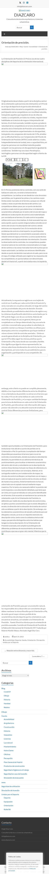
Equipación (8, 801)
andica (7, 637)
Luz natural (8, 743)
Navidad (7, 703)
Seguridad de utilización (10, 786)
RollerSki (7, 809)
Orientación (31, 640)
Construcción (9, 727)
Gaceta (24, 640)
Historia (7, 699)
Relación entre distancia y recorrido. (19, 650)
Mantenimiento (10, 746)
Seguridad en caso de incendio (15, 774)
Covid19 (7, 692)
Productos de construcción (14, 766)
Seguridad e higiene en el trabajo (16, 770)
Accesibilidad (9, 640)
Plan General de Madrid (13, 762)
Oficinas (7, 754)
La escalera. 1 (38, 656)
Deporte (18, 640)
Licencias (7, 739)
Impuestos (8, 735)
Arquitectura (9, 723)
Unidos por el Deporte (10, 642)
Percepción (40, 640)
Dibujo (6, 695)
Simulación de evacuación (14, 778)
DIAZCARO (24, 14)
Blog (3, 688)
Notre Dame (8, 750)
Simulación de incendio (10, 790)
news (3, 782)
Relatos (7, 707)
